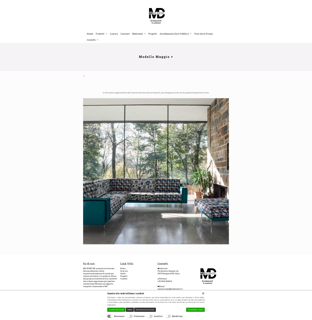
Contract (125, 33)
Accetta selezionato (116, 310)
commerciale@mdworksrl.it (170, 289)
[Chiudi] (203, 293)
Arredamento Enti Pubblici (174, 33)
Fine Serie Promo (203, 33)
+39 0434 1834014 (164, 281)
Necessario (119, 316)
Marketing (177, 316)
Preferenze (139, 316)
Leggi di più (111, 305)
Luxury (114, 33)
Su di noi (124, 271)
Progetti (152, 33)
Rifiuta (129, 310)
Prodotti (100, 33)
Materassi (137, 33)
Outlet (123, 273)
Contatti (91, 39)
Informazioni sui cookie (145, 310)
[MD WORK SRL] (156, 15)
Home (90, 33)
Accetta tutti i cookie (195, 310)
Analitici (158, 316)
